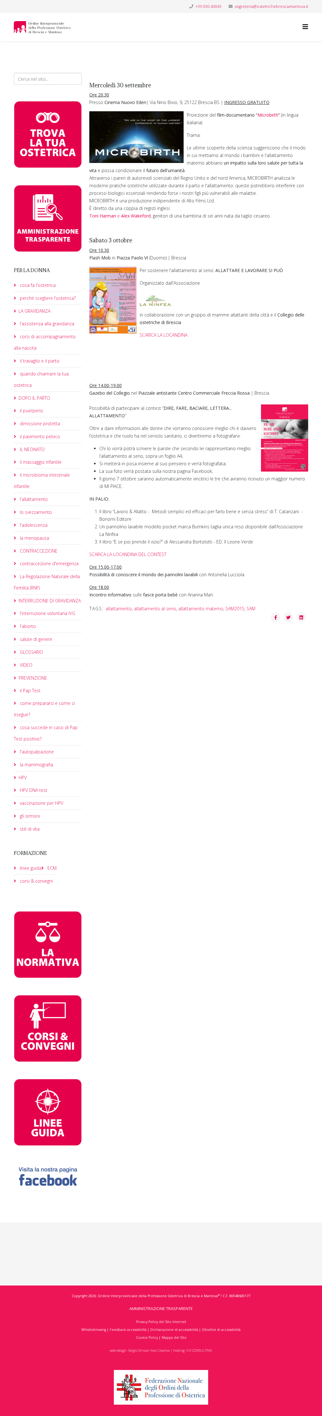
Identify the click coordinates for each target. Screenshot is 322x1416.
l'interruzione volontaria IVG (47, 613)
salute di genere (35, 639)
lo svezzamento (35, 512)
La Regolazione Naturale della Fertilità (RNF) (47, 582)
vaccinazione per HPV (41, 803)
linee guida (30, 868)
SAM (251, 609)
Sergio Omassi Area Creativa (149, 1350)
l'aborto (27, 626)
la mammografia (36, 765)
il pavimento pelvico (39, 436)
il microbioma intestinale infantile (42, 480)
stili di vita (29, 829)
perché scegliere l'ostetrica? (47, 298)
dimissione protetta (39, 424)
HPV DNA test (33, 790)
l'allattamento (33, 499)
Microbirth (268, 115)
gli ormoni (29, 816)
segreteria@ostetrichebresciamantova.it (271, 6)
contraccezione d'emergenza (49, 563)
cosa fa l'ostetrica (37, 285)
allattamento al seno (155, 609)
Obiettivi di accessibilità (221, 1329)
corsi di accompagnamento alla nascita (45, 342)
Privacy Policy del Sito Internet (161, 1322)
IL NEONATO (32, 449)
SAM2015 (234, 609)
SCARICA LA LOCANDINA (163, 335)
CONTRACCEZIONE (38, 551)
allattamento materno (200, 609)
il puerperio (31, 411)
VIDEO (25, 665)
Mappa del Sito (174, 1337)
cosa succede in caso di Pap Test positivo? (46, 733)
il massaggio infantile (40, 462)
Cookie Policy (147, 1337)
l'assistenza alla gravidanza (46, 324)
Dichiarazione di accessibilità (174, 1329)
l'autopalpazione (36, 752)
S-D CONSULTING (199, 1350)
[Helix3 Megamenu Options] (305, 26)
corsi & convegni (36, 881)
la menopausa (34, 538)
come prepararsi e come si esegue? (44, 708)
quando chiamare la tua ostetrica (41, 379)
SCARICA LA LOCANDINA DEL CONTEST (127, 554)
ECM (51, 868)
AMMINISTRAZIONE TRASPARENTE (161, 1308)
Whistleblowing (93, 1329)
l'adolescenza (33, 525)
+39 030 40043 (208, 6)
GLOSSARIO (31, 652)
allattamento (119, 609)
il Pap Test (30, 690)
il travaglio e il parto (39, 361)
